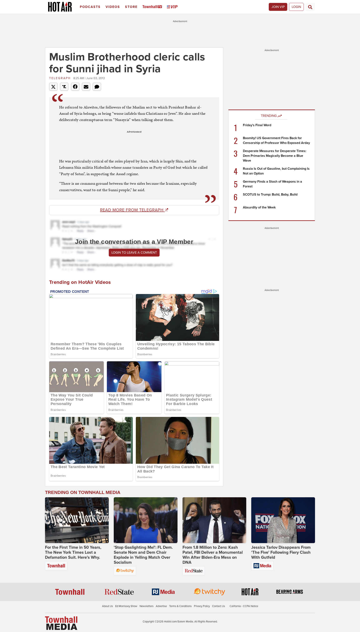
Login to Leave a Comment (134, 253)
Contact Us (218, 606)
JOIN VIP (278, 7)
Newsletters (147, 606)
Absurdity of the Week (259, 207)
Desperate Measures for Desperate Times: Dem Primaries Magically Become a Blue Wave (274, 156)
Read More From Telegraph (132, 210)
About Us (107, 606)
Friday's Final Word (257, 125)
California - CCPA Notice (244, 606)
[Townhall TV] (153, 6)
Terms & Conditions (180, 606)
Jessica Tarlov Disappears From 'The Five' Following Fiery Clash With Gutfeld (281, 552)
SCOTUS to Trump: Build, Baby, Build (270, 194)
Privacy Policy (202, 606)
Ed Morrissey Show (126, 606)
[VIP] (173, 6)
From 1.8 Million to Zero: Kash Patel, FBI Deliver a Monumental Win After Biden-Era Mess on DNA (212, 555)
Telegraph (60, 78)
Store (131, 7)
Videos (113, 7)
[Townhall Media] (61, 623)
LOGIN (296, 7)
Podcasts (90, 7)
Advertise (161, 606)
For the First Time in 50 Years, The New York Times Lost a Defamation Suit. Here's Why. (73, 552)
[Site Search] (310, 7)
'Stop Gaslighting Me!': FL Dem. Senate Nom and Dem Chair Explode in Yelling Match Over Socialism (143, 555)
